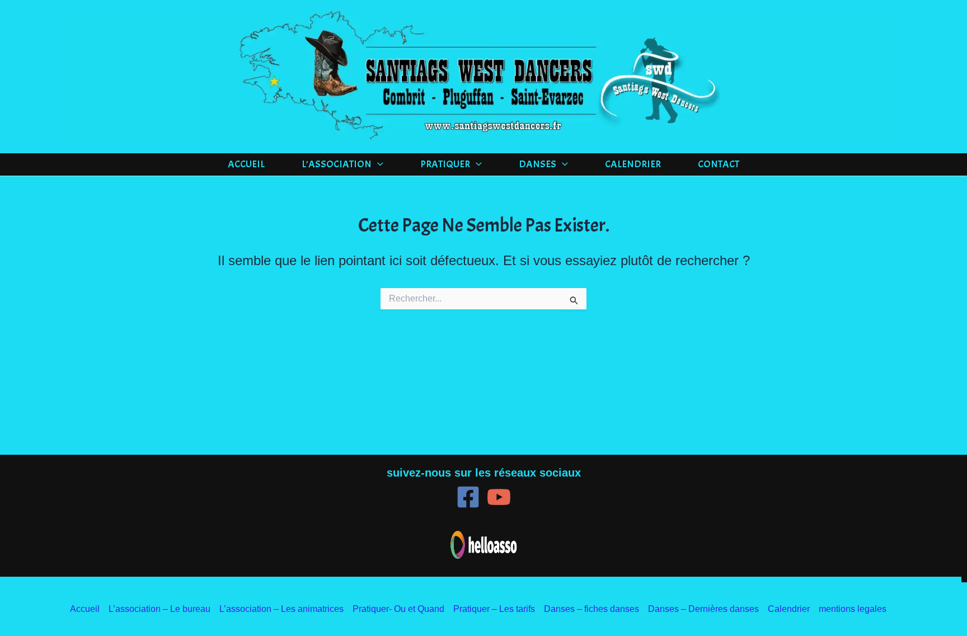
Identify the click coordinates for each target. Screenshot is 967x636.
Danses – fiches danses (591, 609)
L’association (337, 164)
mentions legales (852, 609)
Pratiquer (445, 164)
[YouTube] (499, 497)
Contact (718, 164)
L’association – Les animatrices (281, 609)
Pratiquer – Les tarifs (494, 609)
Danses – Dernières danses (703, 609)
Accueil (246, 164)
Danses (537, 164)
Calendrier (633, 164)
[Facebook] (468, 497)
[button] (377, 164)
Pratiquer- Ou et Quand (398, 609)
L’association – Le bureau (159, 609)
